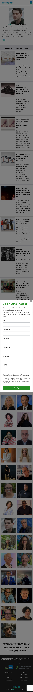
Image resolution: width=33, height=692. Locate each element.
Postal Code (6, 347)
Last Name (6, 338)
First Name (6, 329)
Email (4, 320)
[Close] (31, 301)
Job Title (5, 365)
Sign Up (16, 388)
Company (6, 356)
